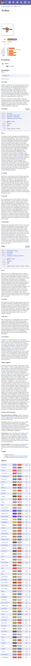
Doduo (25, 328)
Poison (15, 645)
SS (17, 6)
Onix (23, 160)
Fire (14, 536)
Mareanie (17, 158)
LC (8, 44)
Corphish (22, 433)
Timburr (12, 346)
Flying (14, 39)
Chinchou (11, 157)
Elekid (26, 444)
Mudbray (7, 346)
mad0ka (26, 456)
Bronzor (10, 425)
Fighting (14, 565)
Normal (14, 493)
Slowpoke (13, 170)
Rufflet (10, 90)
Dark (14, 484)
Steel (14, 545)
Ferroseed (3, 151)
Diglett (19, 346)
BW (9, 6)
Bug (14, 651)
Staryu (15, 232)
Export (27, 109)
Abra (23, 444)
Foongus (3, 236)
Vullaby (22, 232)
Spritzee (20, 415)
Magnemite (21, 157)
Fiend (19, 456)
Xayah (7, 79)
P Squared (24, 457)
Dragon (15, 510)
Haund (17, 457)
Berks (16, 456)
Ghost (15, 605)
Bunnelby (3, 90)
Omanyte (3, 161)
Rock (10, 39)
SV (20, 6)
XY (12, 6)
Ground (14, 490)
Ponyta (26, 240)
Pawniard (3, 153)
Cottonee (23, 355)
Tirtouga (11, 161)
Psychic (14, 470)
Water (14, 479)
